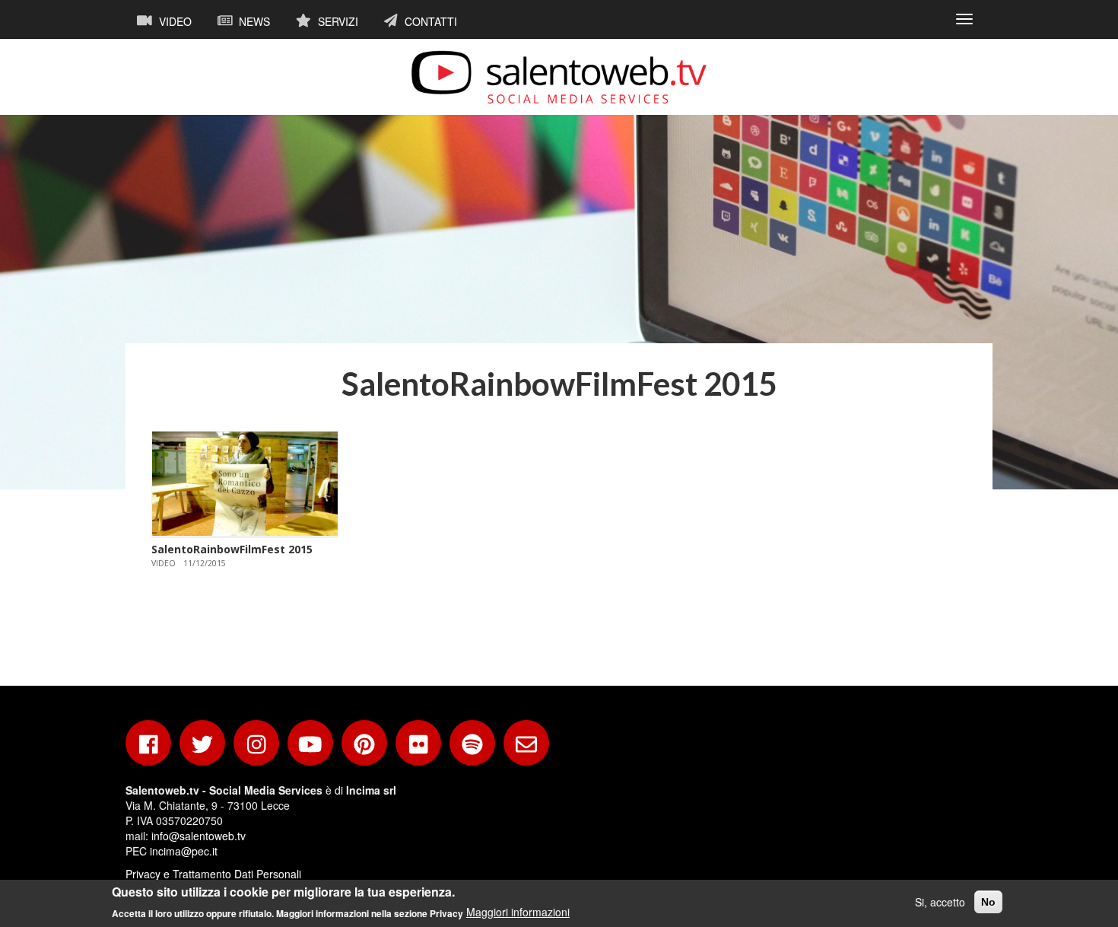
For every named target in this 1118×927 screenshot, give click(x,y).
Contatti (429, 21)
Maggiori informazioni (518, 911)
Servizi (336, 21)
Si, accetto (940, 901)
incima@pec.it (184, 851)
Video (174, 21)
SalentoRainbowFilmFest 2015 (232, 549)
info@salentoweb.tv (198, 835)
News (253, 21)
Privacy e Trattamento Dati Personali (213, 873)
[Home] (559, 77)
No (988, 902)
